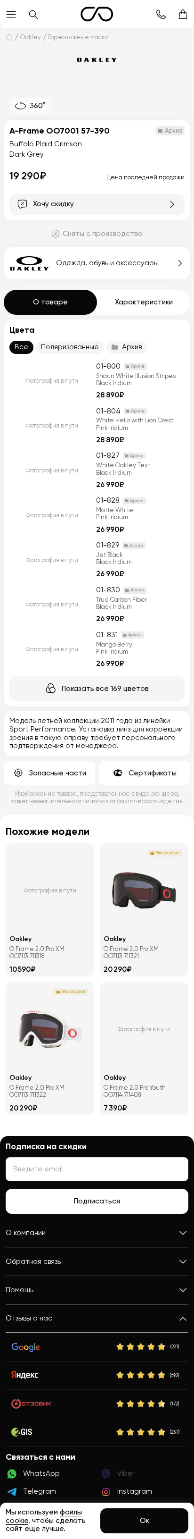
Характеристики (144, 302)
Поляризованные (70, 347)
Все (21, 347)
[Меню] (11, 14)
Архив (132, 347)
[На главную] (9, 37)
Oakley (30, 37)
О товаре (50, 302)
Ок (144, 1520)
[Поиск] (33, 14)
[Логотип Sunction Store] (96, 14)
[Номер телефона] (161, 14)
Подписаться (97, 1201)
